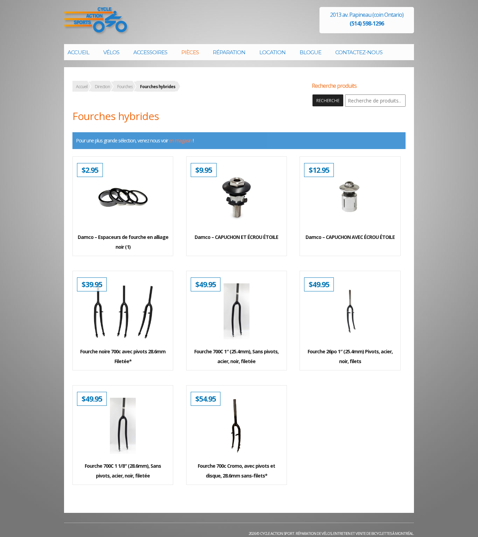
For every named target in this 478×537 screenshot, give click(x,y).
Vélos (111, 52)
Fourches (125, 87)
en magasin (180, 140)
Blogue (310, 52)
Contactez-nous (358, 52)
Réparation (229, 52)
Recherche (327, 101)
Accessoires (150, 52)
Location (272, 52)
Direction (102, 87)
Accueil (78, 52)
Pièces (190, 52)
